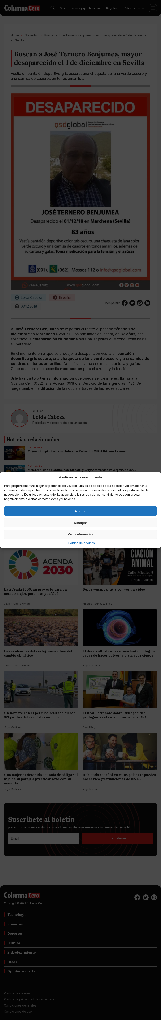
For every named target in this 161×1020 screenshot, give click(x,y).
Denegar (80, 523)
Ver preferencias (80, 534)
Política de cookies (81, 543)
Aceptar (81, 511)
